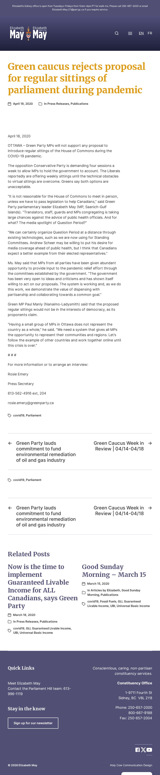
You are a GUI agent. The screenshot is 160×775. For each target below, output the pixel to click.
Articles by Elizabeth (105, 590)
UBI (15, 632)
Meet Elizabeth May (24, 683)
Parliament (33, 415)
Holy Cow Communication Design (131, 765)
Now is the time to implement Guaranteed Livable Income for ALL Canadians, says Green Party (43, 586)
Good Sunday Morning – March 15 (114, 571)
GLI (28, 628)
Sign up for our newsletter (33, 723)
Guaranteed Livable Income (51, 628)
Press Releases (58, 104)
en (141, 33)
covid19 (18, 415)
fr (150, 33)
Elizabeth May (28, 765)
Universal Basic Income (36, 632)
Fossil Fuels (108, 601)
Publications (79, 104)
